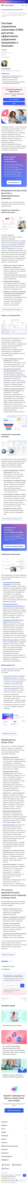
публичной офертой (8, 991)
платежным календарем (11, 688)
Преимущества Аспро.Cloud (9, 79)
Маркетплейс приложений (9, 1146)
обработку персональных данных (11, 990)
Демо (14, 103)
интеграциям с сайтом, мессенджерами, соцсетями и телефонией (13, 244)
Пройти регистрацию (8, 954)
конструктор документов (14, 373)
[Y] (22, 985)
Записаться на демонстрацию (14, 546)
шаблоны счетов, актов (17, 374)
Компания (4, 1149)
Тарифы (3, 1132)
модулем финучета (8, 668)
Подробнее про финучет (9, 733)
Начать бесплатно (14, 182)
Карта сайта (4, 1172)
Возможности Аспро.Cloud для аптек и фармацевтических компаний (12, 76)
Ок (24, 1175)
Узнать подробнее (14, 99)
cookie (11, 1174)
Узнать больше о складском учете (12, 518)
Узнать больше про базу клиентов (12, 309)
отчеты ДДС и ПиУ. (17, 683)
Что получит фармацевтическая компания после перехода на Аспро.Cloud (13, 82)
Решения (4, 1125)
